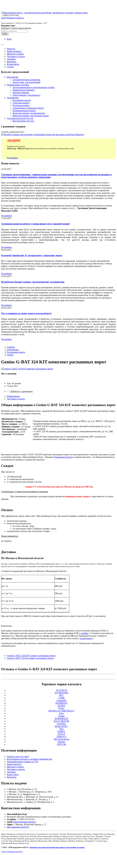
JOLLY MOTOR (61, 721)
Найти (4, 34)
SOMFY (61, 731)
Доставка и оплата (16, 56)
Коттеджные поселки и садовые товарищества (29, 759)
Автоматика (13, 97)
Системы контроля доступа (20, 118)
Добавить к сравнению (21, 391)
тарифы (84, 633)
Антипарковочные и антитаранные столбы (34, 87)
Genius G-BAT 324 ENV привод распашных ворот (31, 655)
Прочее (61, 742)
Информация (13, 396)
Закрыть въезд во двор (18, 756)
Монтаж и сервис (15, 54)
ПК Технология (61, 739)
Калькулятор (13, 64)
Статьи (10, 67)
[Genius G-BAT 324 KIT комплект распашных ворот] (27, 369)
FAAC (61, 708)
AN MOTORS (61, 693)
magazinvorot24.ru (12, 18)
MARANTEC (61, 726)
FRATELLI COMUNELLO (61, 711)
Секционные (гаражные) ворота (28, 108)
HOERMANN (61, 718)
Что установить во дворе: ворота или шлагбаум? (26, 313)
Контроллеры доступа (23, 121)
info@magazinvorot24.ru (24, 822)
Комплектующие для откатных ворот (31, 115)
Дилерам (11, 59)
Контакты (11, 61)
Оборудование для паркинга (26, 95)
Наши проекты (14, 51)
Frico (61, 713)
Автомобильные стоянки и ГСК (22, 761)
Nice (61, 729)
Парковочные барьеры (23, 90)
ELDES (61, 705)
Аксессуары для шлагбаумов (26, 82)
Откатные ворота (21, 103)
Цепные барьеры (21, 92)
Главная (11, 347)
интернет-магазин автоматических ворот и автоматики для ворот (57, 847)
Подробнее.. (13, 158)
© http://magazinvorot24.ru (12, 851)
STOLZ (61, 734)
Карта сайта (12, 774)
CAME (61, 698)
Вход (9, 39)
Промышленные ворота (24, 110)
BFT (61, 695)
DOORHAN (61, 703)
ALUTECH (61, 690)
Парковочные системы (18, 85)
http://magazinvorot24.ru (18, 827)
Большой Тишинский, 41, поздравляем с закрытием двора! (31, 255)
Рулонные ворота (21, 105)
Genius (10, 355)
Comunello (61, 700)
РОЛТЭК (61, 744)
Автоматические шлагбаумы (26, 79)
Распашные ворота (22, 100)
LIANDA (61, 723)
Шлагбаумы (12, 77)
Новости (11, 49)
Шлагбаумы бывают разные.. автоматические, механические (32, 282)
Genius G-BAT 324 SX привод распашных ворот (30, 658)
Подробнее (6, 215)
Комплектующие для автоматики (29, 113)
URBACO (61, 736)
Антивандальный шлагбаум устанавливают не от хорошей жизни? (35, 224)
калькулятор (86, 638)
